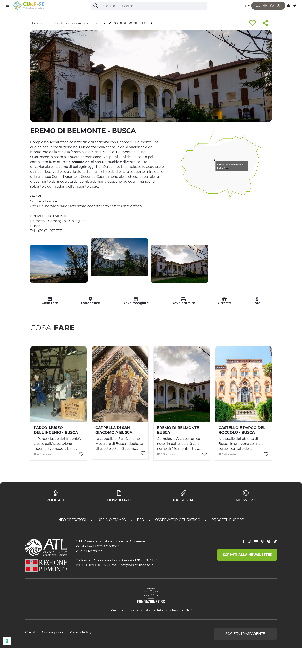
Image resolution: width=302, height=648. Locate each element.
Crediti (30, 632)
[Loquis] (262, 541)
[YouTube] (256, 541)
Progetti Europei (228, 520)
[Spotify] (269, 541)
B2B (141, 520)
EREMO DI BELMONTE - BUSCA (230, 166)
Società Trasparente (245, 634)
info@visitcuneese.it (136, 565)
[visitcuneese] (29, 6)
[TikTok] (275, 541)
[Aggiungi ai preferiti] (252, 23)
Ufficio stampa (112, 520)
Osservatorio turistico (178, 520)
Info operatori (72, 520)
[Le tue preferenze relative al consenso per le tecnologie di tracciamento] (7, 641)
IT (245, 6)
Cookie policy (53, 632)
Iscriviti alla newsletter (247, 555)
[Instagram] (249, 541)
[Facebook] (244, 541)
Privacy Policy (80, 632)
